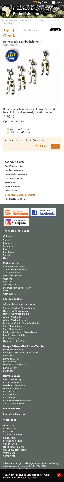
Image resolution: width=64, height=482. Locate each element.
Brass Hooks (11, 190)
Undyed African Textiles (14, 364)
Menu (59, 2)
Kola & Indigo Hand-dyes (15, 335)
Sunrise (7, 240)
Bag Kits (7, 281)
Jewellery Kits (9, 284)
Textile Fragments (12, 272)
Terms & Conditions (12, 434)
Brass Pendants (12, 186)
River (5, 249)
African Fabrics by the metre (19, 304)
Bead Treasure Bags (14, 166)
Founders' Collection (14, 414)
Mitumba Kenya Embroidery (17, 287)
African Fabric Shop (9, 20)
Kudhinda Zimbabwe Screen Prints (20, 332)
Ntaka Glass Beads (14, 178)
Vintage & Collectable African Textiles (21, 352)
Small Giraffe (9, 23)
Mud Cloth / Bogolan (13, 349)
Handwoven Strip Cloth (14, 341)
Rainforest (8, 243)
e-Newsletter (9, 428)
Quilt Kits (7, 278)
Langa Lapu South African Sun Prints (21, 323)
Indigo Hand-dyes (12, 338)
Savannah (8, 246)
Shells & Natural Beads (16, 199)
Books (6, 290)
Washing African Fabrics (15, 449)
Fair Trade (8, 431)
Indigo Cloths (9, 361)
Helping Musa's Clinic (13, 446)
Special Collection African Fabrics (19, 308)
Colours (7, 236)
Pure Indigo (8, 252)
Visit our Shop (10, 443)
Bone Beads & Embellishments (46, 20)
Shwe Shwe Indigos (12, 326)
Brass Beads (11, 182)
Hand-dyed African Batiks (15, 311)
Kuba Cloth (8, 355)
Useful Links (9, 453)
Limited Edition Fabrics (14, 266)
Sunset (6, 255)
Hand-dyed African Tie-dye (16, 313)
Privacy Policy (9, 437)
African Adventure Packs (15, 269)
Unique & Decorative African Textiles (23, 346)
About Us (8, 425)
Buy (55, 146)
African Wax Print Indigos (15, 320)
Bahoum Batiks (11, 408)
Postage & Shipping (12, 440)
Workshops (9, 419)
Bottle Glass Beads (14, 170)
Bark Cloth (8, 370)
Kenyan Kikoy (10, 367)
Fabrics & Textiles (13, 298)
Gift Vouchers (9, 293)
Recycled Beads (26, 20)
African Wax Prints (12, 317)
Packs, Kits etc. (11, 263)
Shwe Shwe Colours (12, 329)
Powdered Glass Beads (16, 174)
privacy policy (29, 477)
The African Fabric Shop (16, 230)
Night (6, 258)
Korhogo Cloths (11, 358)
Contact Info (9, 455)
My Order (43, 2)
